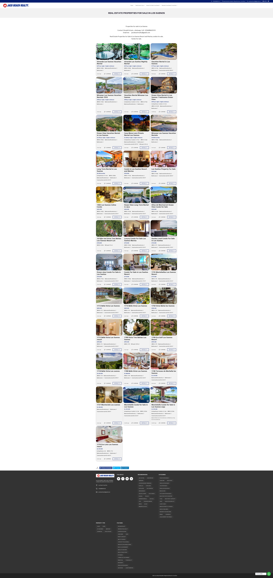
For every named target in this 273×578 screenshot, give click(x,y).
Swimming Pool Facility (123, 528)
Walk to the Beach (122, 539)
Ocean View (162, 480)
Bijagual (140, 496)
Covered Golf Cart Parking (123, 557)
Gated (127, 534)
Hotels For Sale (108, 531)
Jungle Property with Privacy (166, 516)
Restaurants (120, 562)
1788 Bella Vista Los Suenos (135, 371)
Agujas (145, 503)
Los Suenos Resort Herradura (145, 483)
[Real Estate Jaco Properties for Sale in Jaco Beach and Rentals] (15, 5)
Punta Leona (141, 488)
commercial (168, 514)
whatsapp (137, 30)
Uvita (140, 501)
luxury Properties (129, 567)
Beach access (162, 490)
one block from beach (164, 483)
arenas (140, 503)
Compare (108, 73)
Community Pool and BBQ (123, 541)
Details (116, 73)
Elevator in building (122, 531)
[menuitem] (131, 5)
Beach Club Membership (123, 547)
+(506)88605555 (216, 1)
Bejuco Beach (152, 493)
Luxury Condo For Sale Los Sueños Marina (135, 239)
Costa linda (148, 485)
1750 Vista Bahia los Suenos (163, 306)
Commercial (99, 531)
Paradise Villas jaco (143, 506)
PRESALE (161, 514)
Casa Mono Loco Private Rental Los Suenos (134, 134)
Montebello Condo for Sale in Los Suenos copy (163, 406)
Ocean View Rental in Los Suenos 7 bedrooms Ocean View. (162, 97)
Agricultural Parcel (164, 509)
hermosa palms (142, 490)
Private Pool (120, 560)
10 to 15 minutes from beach (165, 493)
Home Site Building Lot (169, 501)
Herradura (141, 480)
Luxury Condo (163, 503)
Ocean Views (120, 534)
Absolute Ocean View (122, 549)
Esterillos (141, 485)
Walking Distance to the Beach (166, 506)
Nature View (120, 567)
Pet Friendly (120, 554)
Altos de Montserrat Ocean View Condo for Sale (163, 206)
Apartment (108, 528)
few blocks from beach (123, 565)
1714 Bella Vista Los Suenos (135, 306)
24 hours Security (121, 526)
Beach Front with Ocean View (166, 496)
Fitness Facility (129, 560)
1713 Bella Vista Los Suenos (108, 306)
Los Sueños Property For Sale (163, 169)
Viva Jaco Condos (142, 493)
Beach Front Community (170, 498)
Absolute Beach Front (122, 552)
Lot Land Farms (100, 528)
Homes (104, 526)
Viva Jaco (147, 496)
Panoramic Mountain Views (165, 511)
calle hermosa (150, 488)
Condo (98, 526)
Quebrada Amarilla (143, 498)
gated (161, 501)
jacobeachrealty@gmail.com (254, 1)
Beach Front (169, 480)
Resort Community (122, 536)
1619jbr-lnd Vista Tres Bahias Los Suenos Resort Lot (109, 239)
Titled (161, 498)
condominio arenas (148, 501)
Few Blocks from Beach (165, 488)
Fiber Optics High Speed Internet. (124, 544)
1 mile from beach (163, 485)
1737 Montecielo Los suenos (108, 405)
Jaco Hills (152, 498)
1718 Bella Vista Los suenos (108, 371)
